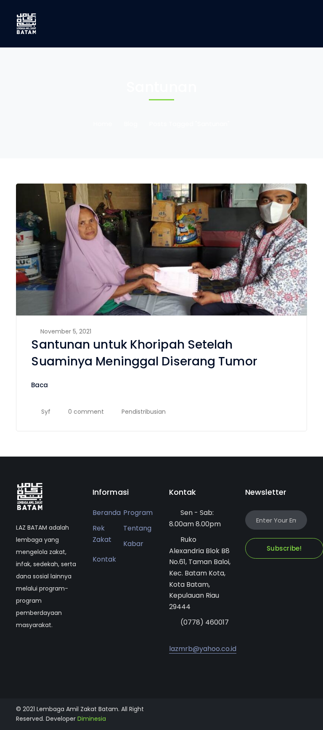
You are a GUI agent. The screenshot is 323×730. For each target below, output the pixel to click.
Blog (131, 123)
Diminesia (91, 718)
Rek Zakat (102, 533)
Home (102, 123)
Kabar (133, 544)
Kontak (104, 559)
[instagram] (68, 650)
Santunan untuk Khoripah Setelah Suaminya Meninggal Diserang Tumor (144, 353)
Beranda (107, 512)
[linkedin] (56, 650)
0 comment (86, 411)
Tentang (137, 528)
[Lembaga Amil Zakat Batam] (26, 23)
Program (138, 512)
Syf (45, 411)
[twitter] (18, 650)
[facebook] (31, 650)
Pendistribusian (144, 411)
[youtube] (43, 650)
